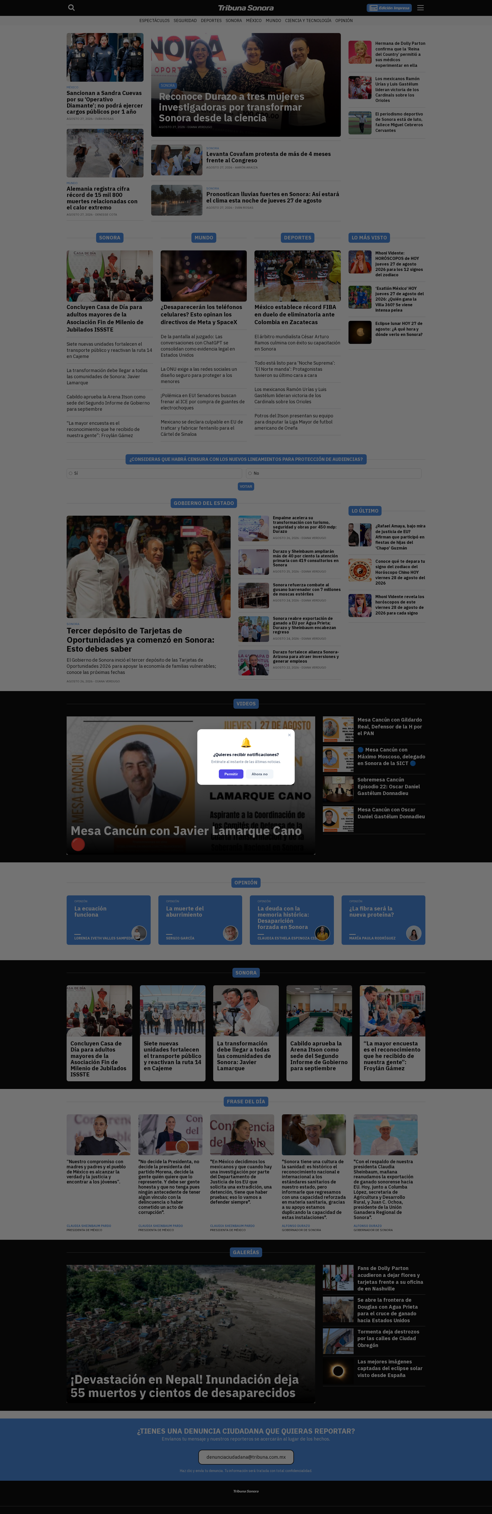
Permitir (231, 774)
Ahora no (260, 774)
